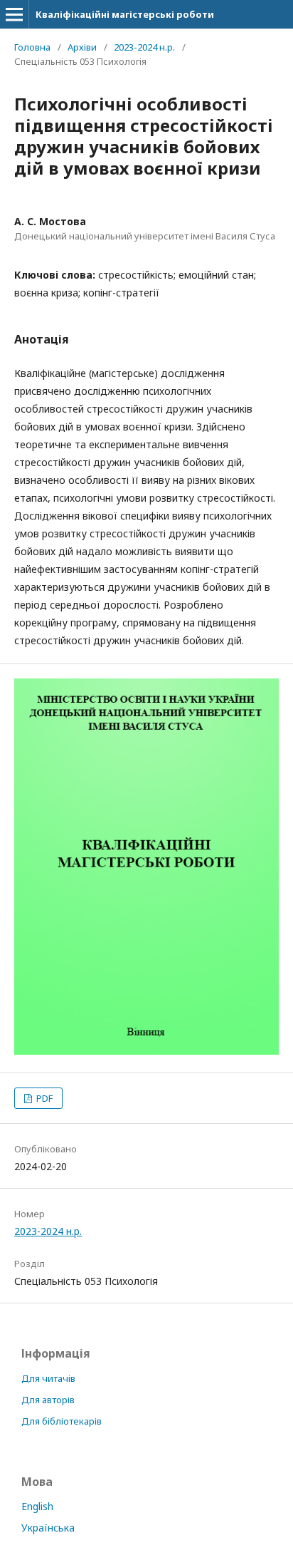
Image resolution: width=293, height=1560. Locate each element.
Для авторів (48, 1399)
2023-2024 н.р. (144, 47)
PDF (43, 1098)
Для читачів (48, 1378)
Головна (32, 47)
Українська (48, 1527)
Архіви (82, 47)
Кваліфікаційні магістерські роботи (125, 14)
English (37, 1506)
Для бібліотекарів (61, 1421)
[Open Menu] (14, 14)
